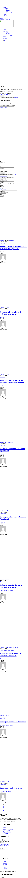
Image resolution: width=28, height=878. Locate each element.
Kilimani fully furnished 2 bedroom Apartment (10, 313)
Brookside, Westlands (5, 791)
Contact (5, 15)
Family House (3, 650)
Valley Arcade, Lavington (6, 590)
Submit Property (4, 18)
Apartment (2, 243)
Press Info (5, 833)
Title (1, 191)
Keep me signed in (6, 93)
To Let (7, 10)
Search (2, 182)
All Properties (9, 12)
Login (1, 40)
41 (3, 810)
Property (5, 864)
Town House (3, 513)
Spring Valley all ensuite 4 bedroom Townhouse (10, 654)
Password (2, 91)
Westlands (2, 385)
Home (4, 7)
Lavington (2, 522)
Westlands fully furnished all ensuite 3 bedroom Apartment (12, 381)
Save (2, 195)
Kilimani (2, 317)
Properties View (10, 177)
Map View (3, 177)
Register (6, 40)
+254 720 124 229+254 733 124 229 (4, 844)
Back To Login (3, 107)
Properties (5, 8)
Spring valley (3, 659)
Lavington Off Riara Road (6, 725)
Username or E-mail (5, 104)
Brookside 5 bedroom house (11, 788)
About (4, 14)
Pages (4, 865)
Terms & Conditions (8, 829)
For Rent (2, 240)
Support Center (7, 832)
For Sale (8, 11)
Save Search (3, 189)
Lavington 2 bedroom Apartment (13, 722)
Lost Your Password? (5, 94)
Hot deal (7, 307)
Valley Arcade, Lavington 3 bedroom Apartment (11, 586)
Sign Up (2, 173)
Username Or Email (5, 89)
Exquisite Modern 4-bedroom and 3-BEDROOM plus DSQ (13, 248)
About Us (5, 827)
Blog (4, 867)
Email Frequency (4, 192)
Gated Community (9, 510)
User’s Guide (6, 830)
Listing (5, 863)
